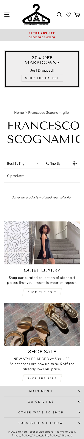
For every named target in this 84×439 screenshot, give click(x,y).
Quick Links (41, 401)
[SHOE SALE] (42, 324)
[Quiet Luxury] (42, 242)
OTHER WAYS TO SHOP (41, 412)
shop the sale (42, 378)
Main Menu (41, 391)
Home (19, 112)
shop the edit (42, 292)
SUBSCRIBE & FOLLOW (41, 423)
